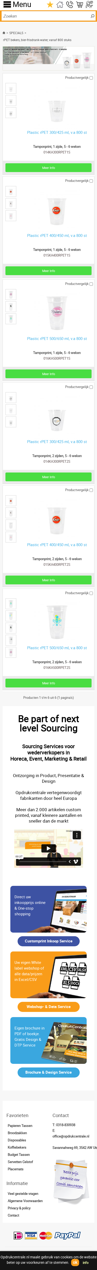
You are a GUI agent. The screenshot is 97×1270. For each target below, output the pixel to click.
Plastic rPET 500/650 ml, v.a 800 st (57, 338)
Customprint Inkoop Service (48, 940)
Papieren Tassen (20, 1125)
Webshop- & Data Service (49, 1006)
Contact (13, 1215)
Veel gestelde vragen (23, 1193)
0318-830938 (65, 1124)
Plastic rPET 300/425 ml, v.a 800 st (57, 132)
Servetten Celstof (20, 1161)
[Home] (4, 33)
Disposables (17, 1140)
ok (75, 1262)
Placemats (16, 1169)
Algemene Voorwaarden (25, 1200)
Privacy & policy (19, 1208)
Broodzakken (17, 1132)
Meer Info (48, 168)
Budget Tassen (19, 1154)
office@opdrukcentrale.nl (71, 1136)
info (85, 1262)
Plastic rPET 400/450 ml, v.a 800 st (57, 235)
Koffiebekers (17, 1147)
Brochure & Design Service (48, 1072)
